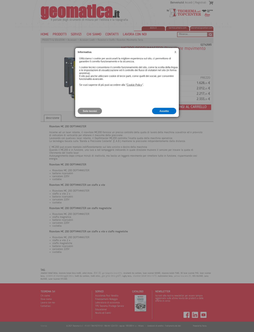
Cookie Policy (134, 84)
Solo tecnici (90, 111)
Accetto (164, 111)
